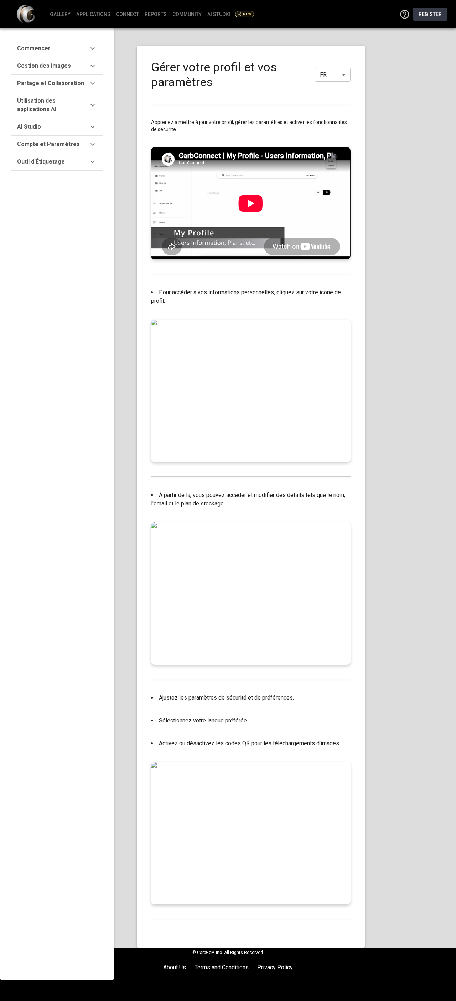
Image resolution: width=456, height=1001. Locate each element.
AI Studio (229, 14)
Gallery (60, 14)
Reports (156, 14)
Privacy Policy (275, 967)
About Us (174, 967)
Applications (93, 14)
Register (430, 14)
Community (187, 14)
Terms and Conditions (222, 967)
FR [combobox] (323, 74)
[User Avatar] (404, 14)
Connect (127, 14)
